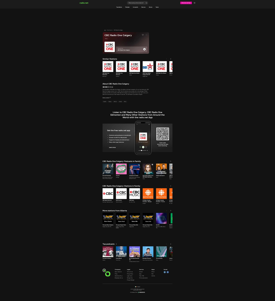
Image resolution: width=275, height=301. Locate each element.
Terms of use (130, 271)
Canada (120, 101)
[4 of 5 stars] (108, 87)
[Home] (105, 30)
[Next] (170, 58)
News (106, 38)
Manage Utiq (130, 277)
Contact (141, 271)
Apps (140, 273)
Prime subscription (143, 277)
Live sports (135, 7)
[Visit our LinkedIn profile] (164, 272)
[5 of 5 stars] (110, 87)
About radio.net (118, 271)
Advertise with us (118, 275)
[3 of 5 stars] (107, 87)
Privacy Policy (130, 273)
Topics (157, 7)
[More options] (146, 35)
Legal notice (129, 275)
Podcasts (127, 7)
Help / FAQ (141, 275)
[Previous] (166, 58)
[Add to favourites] (143, 35)
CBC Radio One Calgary (124, 50)
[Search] (146, 3)
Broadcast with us (119, 277)
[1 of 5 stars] (103, 87)
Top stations (119, 7)
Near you (143, 7)
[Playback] (144, 49)
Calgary (109, 101)
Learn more (112, 147)
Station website (106, 97)
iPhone (152, 271)
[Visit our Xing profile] (167, 272)
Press (116, 273)
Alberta (115, 101)
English (104, 101)
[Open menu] (194, 3)
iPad (152, 273)
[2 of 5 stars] (105, 87)
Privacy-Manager (130, 280)
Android (153, 275)
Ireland (138, 286)
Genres (150, 7)
